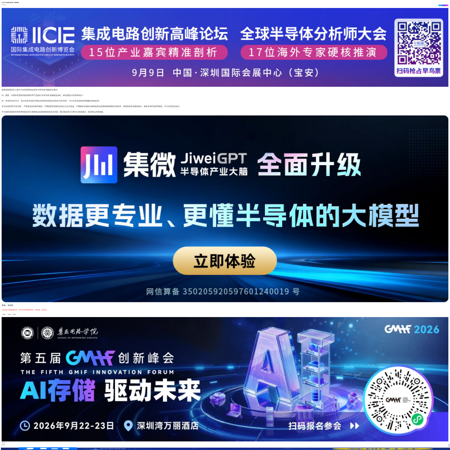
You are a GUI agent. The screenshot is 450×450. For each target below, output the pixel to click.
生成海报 (447, 5)
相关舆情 (440, 5)
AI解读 (443, 5)
